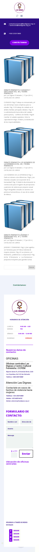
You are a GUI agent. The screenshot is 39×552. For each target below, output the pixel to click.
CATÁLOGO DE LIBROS (12, 98)
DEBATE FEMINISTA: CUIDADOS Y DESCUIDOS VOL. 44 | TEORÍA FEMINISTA (17, 91)
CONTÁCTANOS (19, 43)
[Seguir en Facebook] (10, 530)
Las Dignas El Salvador (14, 95)
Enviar (26, 453)
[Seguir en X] (10, 540)
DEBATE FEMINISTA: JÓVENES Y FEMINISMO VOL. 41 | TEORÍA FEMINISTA (16, 236)
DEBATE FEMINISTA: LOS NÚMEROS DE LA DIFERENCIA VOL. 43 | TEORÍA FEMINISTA (19, 164)
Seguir (16, 531)
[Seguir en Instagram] (10, 534)
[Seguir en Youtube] (10, 537)
